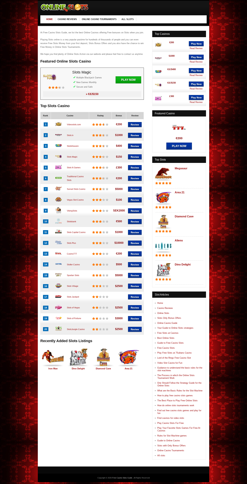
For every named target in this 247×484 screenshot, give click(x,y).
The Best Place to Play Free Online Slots (177, 400)
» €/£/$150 (92, 94)
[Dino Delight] (78, 357)
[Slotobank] (58, 223)
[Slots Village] (58, 288)
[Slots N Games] (58, 170)
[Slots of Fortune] (58, 320)
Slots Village (72, 286)
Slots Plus (71, 243)
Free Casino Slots (166, 348)
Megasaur (181, 168)
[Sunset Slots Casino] (58, 191)
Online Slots (163, 313)
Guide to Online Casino (168, 440)
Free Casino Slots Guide (122, 478)
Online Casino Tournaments (170, 450)
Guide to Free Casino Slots (170, 343)
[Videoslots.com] (58, 126)
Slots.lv (70, 135)
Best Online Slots (165, 338)
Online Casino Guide (167, 323)
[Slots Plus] (58, 245)
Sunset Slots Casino (76, 189)
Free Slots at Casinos (167, 333)
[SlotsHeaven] (58, 148)
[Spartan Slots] (58, 277)
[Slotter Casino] (58, 266)
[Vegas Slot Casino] (58, 202)
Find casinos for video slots (170, 418)
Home (160, 303)
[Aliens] (163, 252)
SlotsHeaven (73, 146)
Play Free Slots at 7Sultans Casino (174, 353)
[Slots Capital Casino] (58, 234)
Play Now (128, 79)
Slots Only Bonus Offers (169, 318)
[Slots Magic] (49, 84)
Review (135, 124)
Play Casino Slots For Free (170, 423)
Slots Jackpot (73, 297)
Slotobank (71, 221)
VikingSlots (72, 211)
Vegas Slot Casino (75, 200)
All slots (161, 455)
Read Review (196, 48)
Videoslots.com (74, 124)
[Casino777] (58, 256)
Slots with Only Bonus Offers (171, 445)
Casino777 (72, 254)
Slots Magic (81, 72)
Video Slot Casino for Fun (169, 363)
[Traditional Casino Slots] (58, 180)
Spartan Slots (73, 275)
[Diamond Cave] (103, 357)
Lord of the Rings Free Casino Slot (174, 358)
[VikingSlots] (58, 213)
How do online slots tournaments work (175, 405)
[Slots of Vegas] (58, 310)
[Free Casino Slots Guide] (64, 12)
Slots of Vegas (73, 307)
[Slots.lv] (58, 137)
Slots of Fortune (74, 318)
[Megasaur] (163, 180)
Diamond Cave (103, 368)
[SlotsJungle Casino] (58, 331)
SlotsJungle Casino (76, 329)
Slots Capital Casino (76, 232)
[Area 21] (128, 357)
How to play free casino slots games (175, 395)
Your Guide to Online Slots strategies (175, 328)
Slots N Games (73, 167)
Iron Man (53, 368)
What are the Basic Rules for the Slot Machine (179, 390)
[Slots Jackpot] (58, 299)
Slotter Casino (73, 264)
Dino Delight (78, 368)
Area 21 (128, 368)
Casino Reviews (165, 308)
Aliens (179, 240)
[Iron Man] (53, 357)
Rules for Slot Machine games (172, 435)
